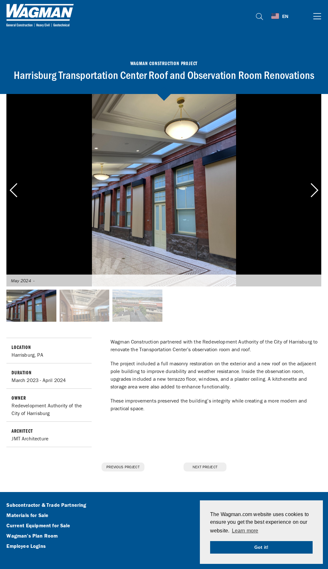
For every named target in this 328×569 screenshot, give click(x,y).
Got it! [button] (261, 547)
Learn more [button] (245, 530)
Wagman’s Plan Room (32, 536)
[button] (314, 190)
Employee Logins (25, 546)
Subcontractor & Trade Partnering (46, 505)
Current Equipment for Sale (38, 526)
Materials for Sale (27, 515)
